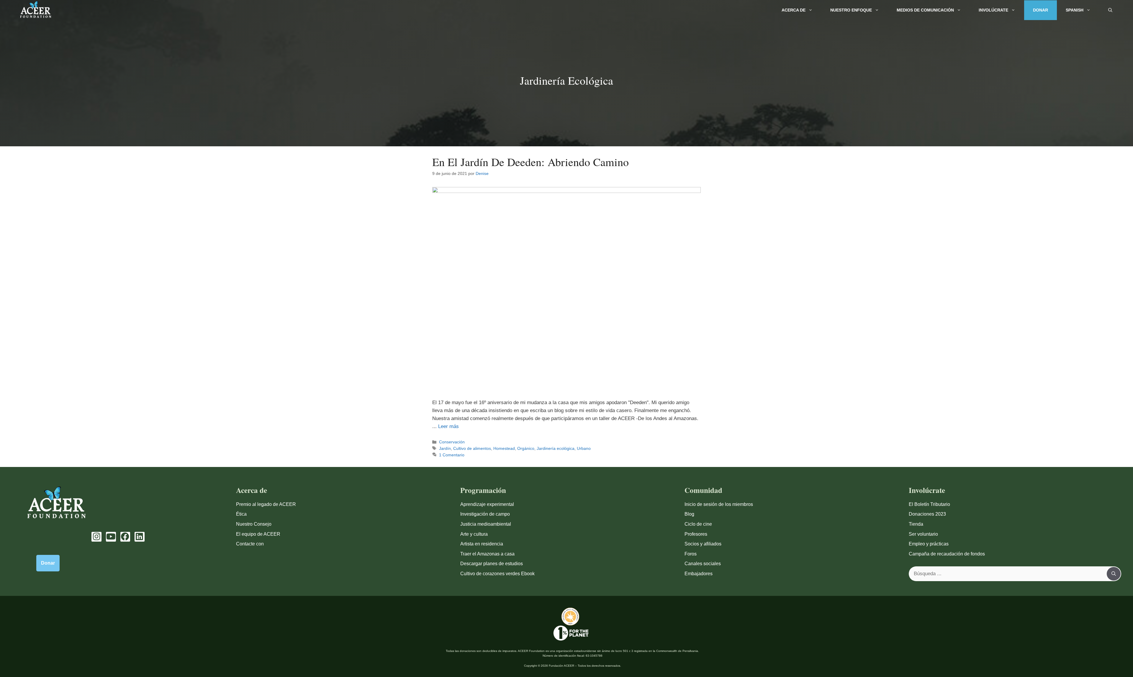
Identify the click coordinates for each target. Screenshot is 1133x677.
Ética (241, 514)
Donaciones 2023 (927, 514)
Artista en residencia (481, 543)
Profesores (696, 534)
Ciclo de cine (698, 524)
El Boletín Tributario (929, 504)
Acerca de (793, 10)
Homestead (504, 448)
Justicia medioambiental (485, 524)
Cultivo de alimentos (472, 448)
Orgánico (525, 448)
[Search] (1114, 574)
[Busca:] (1008, 574)
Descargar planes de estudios (491, 563)
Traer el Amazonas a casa (487, 553)
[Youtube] (111, 537)
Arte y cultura (474, 534)
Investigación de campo (485, 514)
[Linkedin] (140, 537)
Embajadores (699, 573)
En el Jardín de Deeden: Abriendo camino (530, 161)
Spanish (1074, 10)
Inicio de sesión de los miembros (719, 504)
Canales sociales (703, 563)
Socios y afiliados (703, 543)
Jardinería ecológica (555, 448)
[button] (1110, 10)
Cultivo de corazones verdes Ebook (497, 573)
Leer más (448, 426)
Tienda (916, 524)
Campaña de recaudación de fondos (947, 553)
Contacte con (250, 543)
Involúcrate (993, 10)
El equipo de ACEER (258, 534)
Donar (1040, 10)
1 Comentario (451, 455)
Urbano (584, 448)
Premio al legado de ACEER (266, 504)
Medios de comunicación (925, 10)
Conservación (452, 442)
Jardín (445, 448)
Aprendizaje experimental (487, 504)
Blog (689, 514)
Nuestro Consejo (253, 524)
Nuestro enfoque (851, 10)
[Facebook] (125, 537)
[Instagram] (96, 537)
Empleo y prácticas (929, 543)
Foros (691, 553)
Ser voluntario (923, 534)
